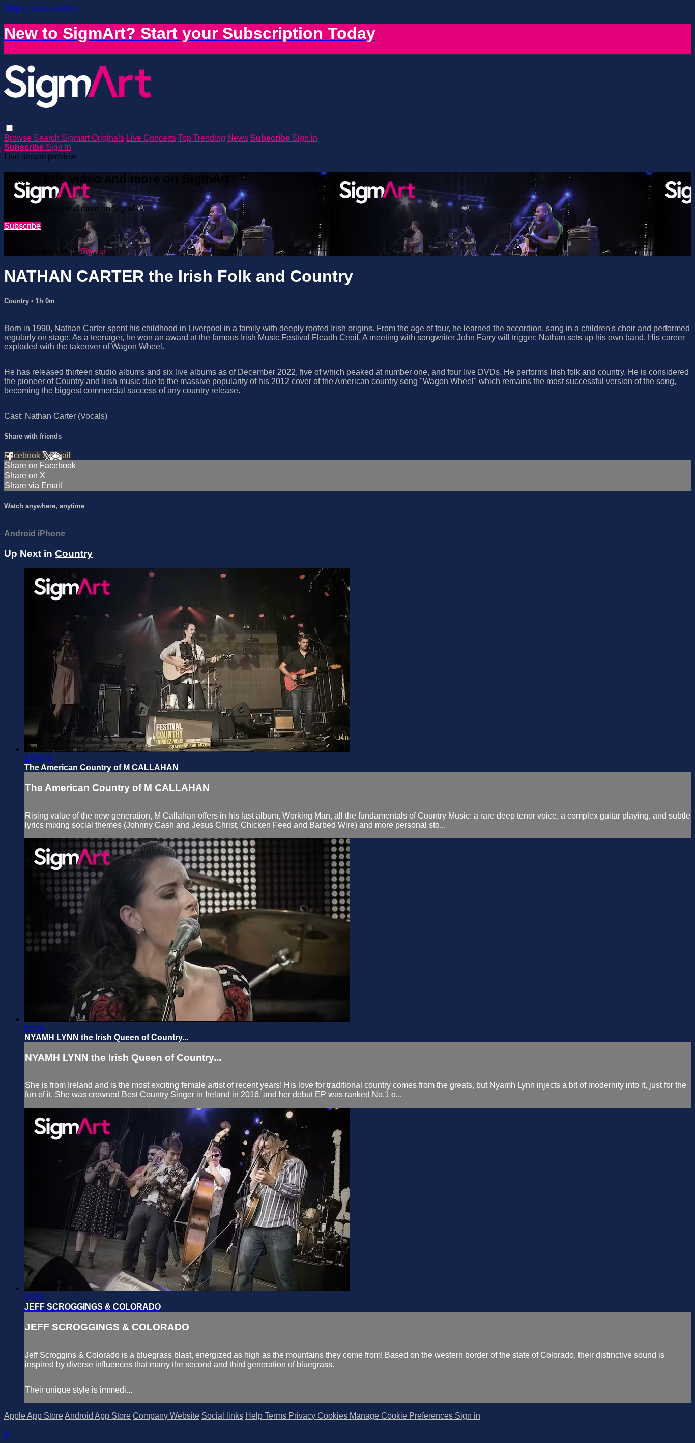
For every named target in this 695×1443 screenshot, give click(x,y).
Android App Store (98, 1415)
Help (255, 1415)
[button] (9, 128)
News (237, 137)
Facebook (23, 455)
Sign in (304, 137)
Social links (222, 1415)
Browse (19, 137)
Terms (276, 1415)
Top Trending (201, 137)
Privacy (302, 1415)
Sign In (58, 147)
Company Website (166, 1415)
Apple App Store (33, 1415)
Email (60, 455)
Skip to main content (40, 8)
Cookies (333, 1415)
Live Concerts (151, 137)
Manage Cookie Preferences (402, 1415)
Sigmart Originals (93, 137)
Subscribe (22, 226)
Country (17, 301)
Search (48, 137)
